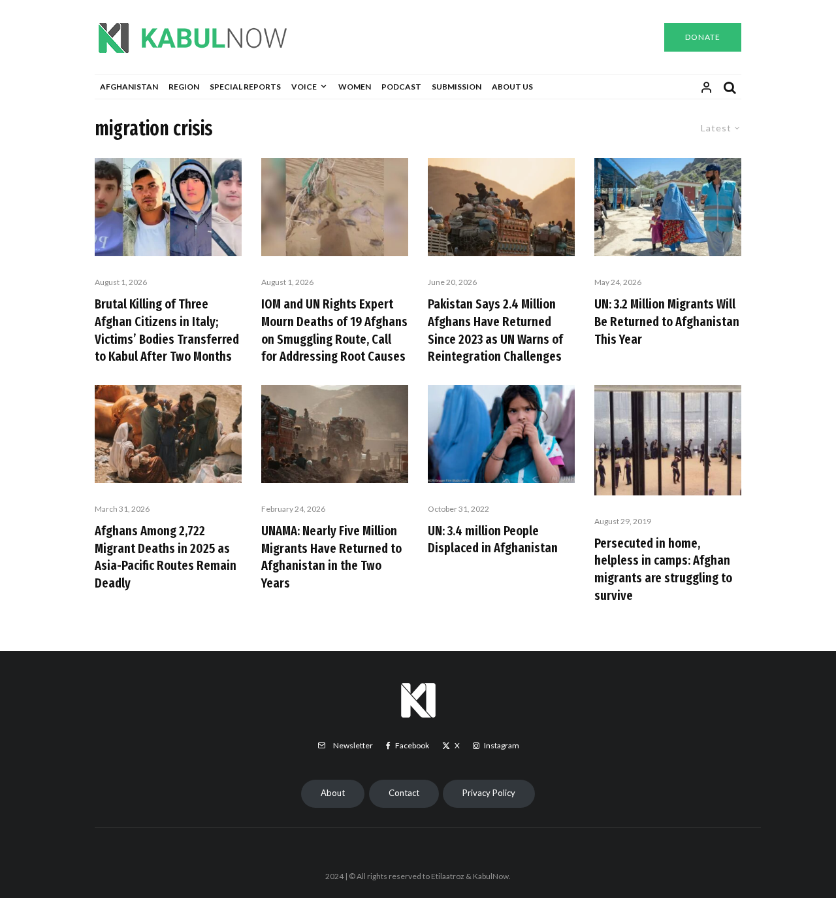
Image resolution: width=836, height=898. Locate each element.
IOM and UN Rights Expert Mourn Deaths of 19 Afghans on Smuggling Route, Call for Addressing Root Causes (334, 330)
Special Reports (245, 86)
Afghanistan (129, 86)
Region (184, 86)
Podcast (401, 86)
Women (354, 86)
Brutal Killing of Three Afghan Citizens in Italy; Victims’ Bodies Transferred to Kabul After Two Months (167, 330)
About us (512, 86)
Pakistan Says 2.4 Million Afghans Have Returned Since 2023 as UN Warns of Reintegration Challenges (495, 330)
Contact (404, 793)
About (333, 793)
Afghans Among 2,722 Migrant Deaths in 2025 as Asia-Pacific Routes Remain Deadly (165, 557)
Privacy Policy (488, 793)
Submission (456, 86)
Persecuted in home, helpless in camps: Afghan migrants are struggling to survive (663, 569)
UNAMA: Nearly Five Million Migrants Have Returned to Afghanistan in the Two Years (331, 557)
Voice (304, 86)
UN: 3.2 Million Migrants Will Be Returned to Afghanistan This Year (666, 321)
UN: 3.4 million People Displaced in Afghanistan (493, 539)
